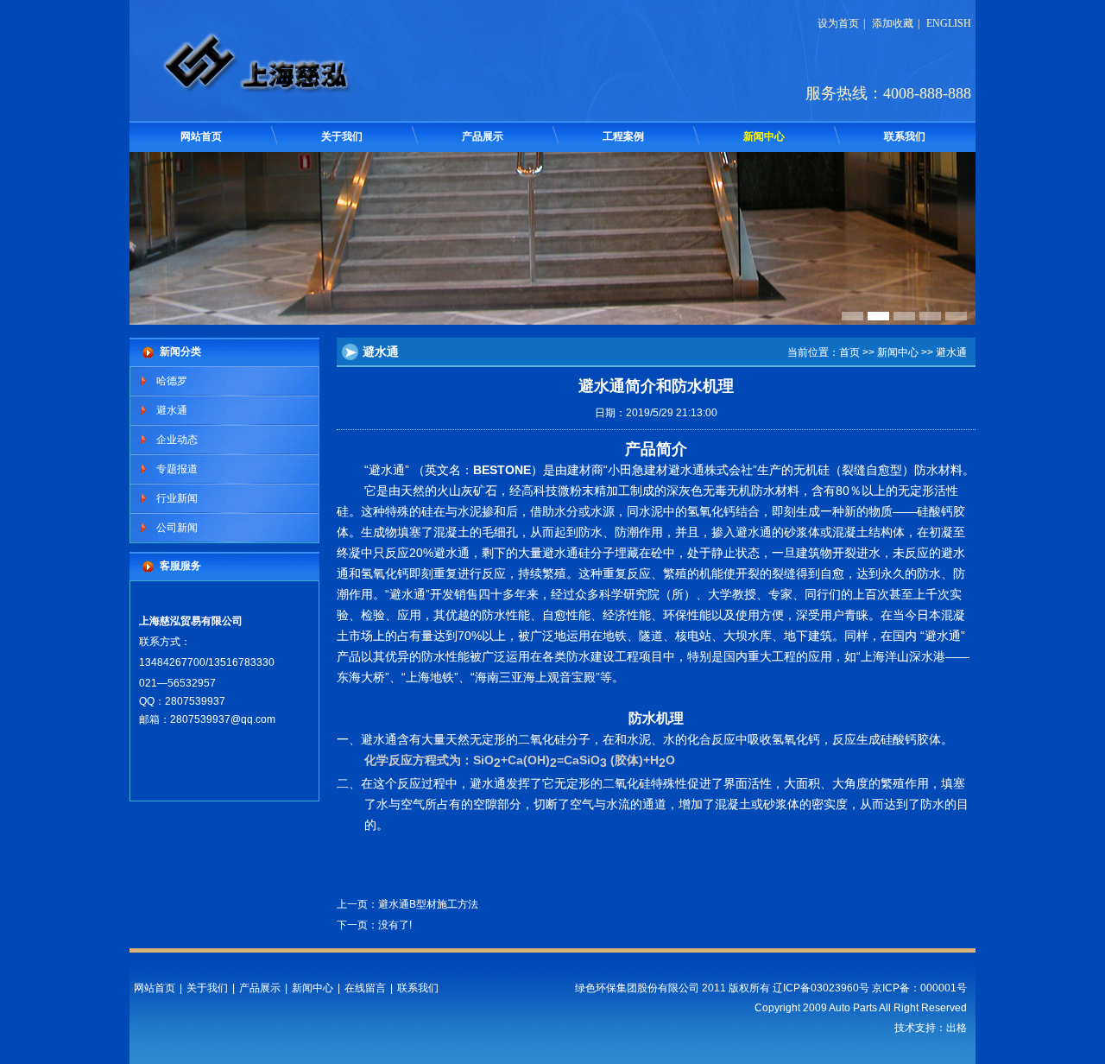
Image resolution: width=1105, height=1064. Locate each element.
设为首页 (838, 23)
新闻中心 (764, 136)
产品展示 (482, 136)
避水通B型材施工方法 (428, 904)
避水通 (171, 410)
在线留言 (365, 988)
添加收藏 (892, 23)
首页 (849, 352)
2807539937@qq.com (222, 719)
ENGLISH (948, 23)
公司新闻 (177, 528)
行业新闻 (177, 498)
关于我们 (342, 136)
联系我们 (904, 136)
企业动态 (177, 440)
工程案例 (623, 136)
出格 (956, 1028)
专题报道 (177, 469)
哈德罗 (171, 381)
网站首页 (201, 136)
